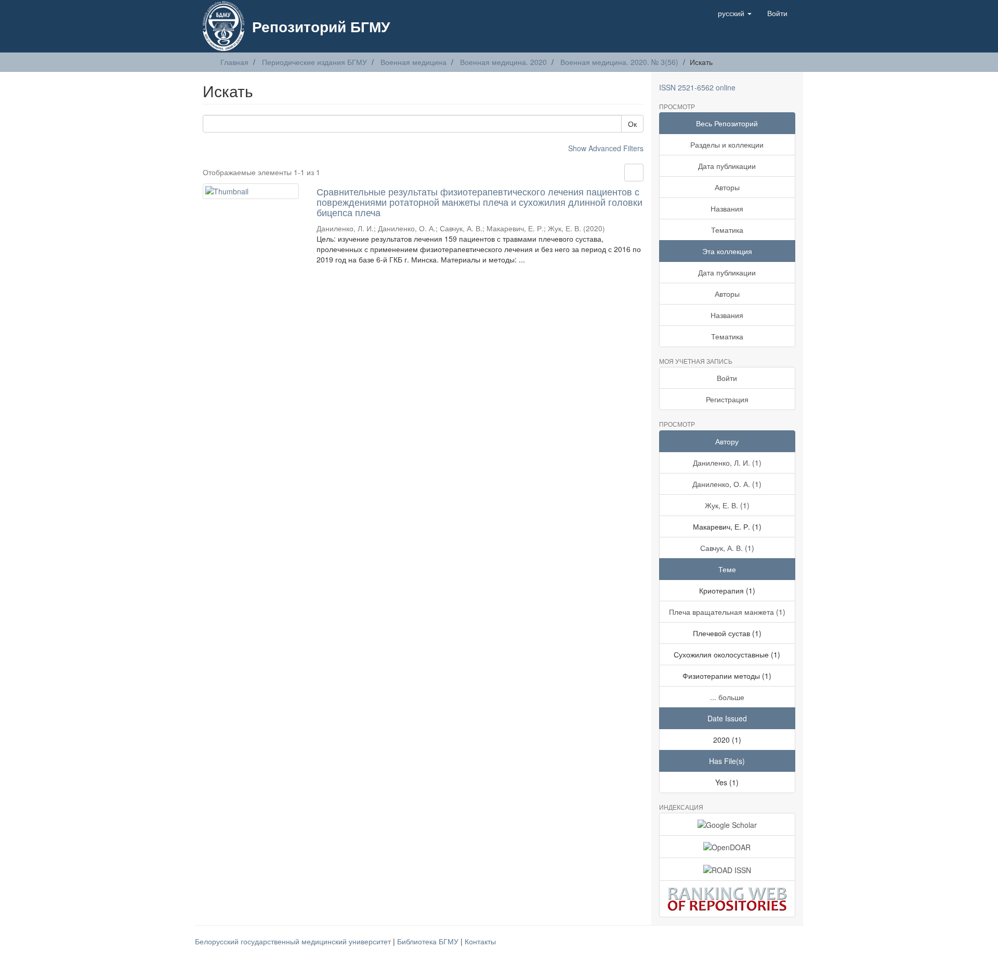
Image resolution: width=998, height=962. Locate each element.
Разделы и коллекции (727, 144)
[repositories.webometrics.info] (727, 898)
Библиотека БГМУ (429, 941)
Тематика (727, 230)
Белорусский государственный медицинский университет (294, 941)
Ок (632, 123)
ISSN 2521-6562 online (697, 87)
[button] (734, 13)
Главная (234, 62)
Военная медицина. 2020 (503, 62)
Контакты (480, 941)
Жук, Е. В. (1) (727, 505)
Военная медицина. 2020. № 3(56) (619, 62)
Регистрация (727, 399)
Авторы (727, 187)
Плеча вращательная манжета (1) (727, 612)
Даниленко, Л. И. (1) (727, 462)
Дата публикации (727, 166)
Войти (727, 378)
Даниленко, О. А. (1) (726, 484)
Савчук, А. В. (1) (727, 548)
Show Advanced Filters (606, 148)
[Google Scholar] (727, 824)
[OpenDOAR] (727, 846)
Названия (727, 208)
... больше (727, 697)
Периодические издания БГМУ (314, 62)
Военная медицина (413, 62)
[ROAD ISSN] (727, 869)
